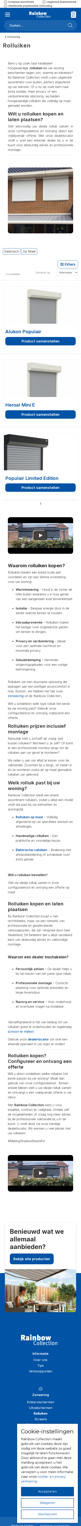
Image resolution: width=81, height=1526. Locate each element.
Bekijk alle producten (31, 1259)
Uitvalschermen (40, 1408)
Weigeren (47, 1503)
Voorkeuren (47, 1514)
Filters (69, 264)
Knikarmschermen (40, 1402)
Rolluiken (41, 1413)
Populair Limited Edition (32, 478)
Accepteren (47, 1491)
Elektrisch (11, 251)
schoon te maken (21, 1031)
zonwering (16, 696)
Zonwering (13, 36)
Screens (40, 1419)
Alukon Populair (23, 331)
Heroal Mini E (20, 405)
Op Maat (29, 251)
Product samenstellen (40, 341)
